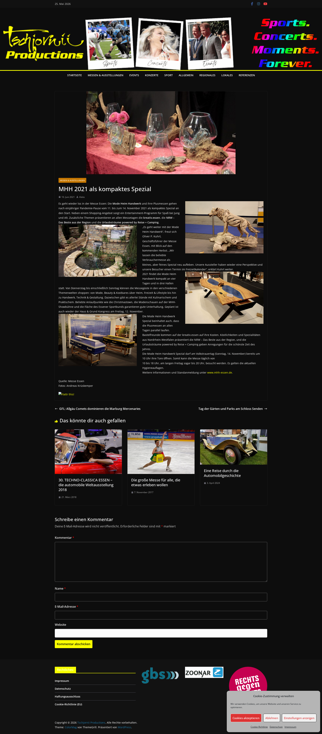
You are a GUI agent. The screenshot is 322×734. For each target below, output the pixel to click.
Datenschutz (276, 726)
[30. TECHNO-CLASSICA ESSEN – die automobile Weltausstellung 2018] (88, 432)
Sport (168, 75)
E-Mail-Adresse (66, 607)
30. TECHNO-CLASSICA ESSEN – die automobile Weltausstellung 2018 (86, 484)
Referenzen (247, 75)
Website (60, 625)
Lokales (227, 75)
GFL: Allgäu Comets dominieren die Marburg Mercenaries (100, 409)
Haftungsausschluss (67, 696)
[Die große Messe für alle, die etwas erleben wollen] (161, 432)
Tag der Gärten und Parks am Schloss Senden (230, 409)
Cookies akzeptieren (246, 718)
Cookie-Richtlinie (259, 726)
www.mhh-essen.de (219, 372)
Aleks (82, 197)
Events (134, 75)
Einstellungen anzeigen (299, 718)
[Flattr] (66, 394)
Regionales (207, 75)
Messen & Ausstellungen (105, 75)
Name (60, 588)
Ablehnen (271, 718)
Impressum (290, 726)
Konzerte (151, 75)
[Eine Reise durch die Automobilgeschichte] (233, 432)
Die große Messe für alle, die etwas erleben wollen (155, 482)
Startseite (74, 75)
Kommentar (64, 538)
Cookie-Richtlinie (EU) (68, 704)
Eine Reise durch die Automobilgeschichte (222, 473)
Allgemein (186, 75)
